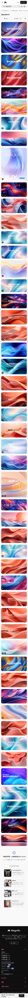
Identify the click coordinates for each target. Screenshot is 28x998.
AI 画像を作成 (6, 10)
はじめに (3, 978)
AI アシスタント (5, 954)
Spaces (3, 952)
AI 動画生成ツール (5, 957)
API (2, 972)
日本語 (14, 943)
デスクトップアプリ (7, 968)
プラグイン (5, 966)
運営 (2, 982)
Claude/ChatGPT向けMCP (7, 963)
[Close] (26, 996)
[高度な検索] (25, 18)
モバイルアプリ (5, 970)
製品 (2, 949)
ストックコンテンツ (6, 961)
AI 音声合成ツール (5, 959)
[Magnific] (14, 931)
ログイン (23, 2)
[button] (14, 943)
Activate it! (21, 995)
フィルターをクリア (20, 859)
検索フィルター (19, 18)
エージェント (5, 965)
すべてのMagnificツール (7, 974)
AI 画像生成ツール (5, 955)
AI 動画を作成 (14, 10)
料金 (18, 2)
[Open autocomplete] (3, 6)
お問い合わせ (5, 986)
